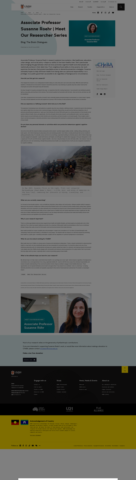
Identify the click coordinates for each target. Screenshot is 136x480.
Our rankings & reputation (109, 384)
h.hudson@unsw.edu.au (48, 348)
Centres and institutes (108, 392)
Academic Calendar (61, 392)
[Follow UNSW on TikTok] (29, 445)
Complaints (122, 445)
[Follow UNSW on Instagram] (26, 445)
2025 (37, 12)
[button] (29, 360)
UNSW (22, 12)
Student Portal (61, 389)
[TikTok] (109, 13)
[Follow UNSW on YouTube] (33, 445)
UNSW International (62, 384)
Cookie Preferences (78, 445)
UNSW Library (105, 394)
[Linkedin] (104, 94)
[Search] (121, 7)
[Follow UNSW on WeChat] (36, 445)
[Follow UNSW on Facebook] (23, 445)
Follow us (14, 445)
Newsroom (81, 384)
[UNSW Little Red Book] (40, 446)
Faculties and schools (108, 387)
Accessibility (108, 445)
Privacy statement (88, 445)
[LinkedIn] (98, 13)
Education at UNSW (39, 392)
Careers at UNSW (38, 389)
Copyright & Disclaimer (98, 445)
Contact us (37, 384)
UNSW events (82, 387)
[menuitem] (72, 7)
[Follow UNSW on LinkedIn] (20, 445)
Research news (83, 389)
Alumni (35, 394)
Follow (94, 12)
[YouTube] (113, 13)
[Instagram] (105, 13)
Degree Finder (60, 387)
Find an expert (38, 387)
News (29, 12)
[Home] (26, 7)
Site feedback (115, 445)
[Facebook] (102, 13)
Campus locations (106, 389)
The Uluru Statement (35, 435)
